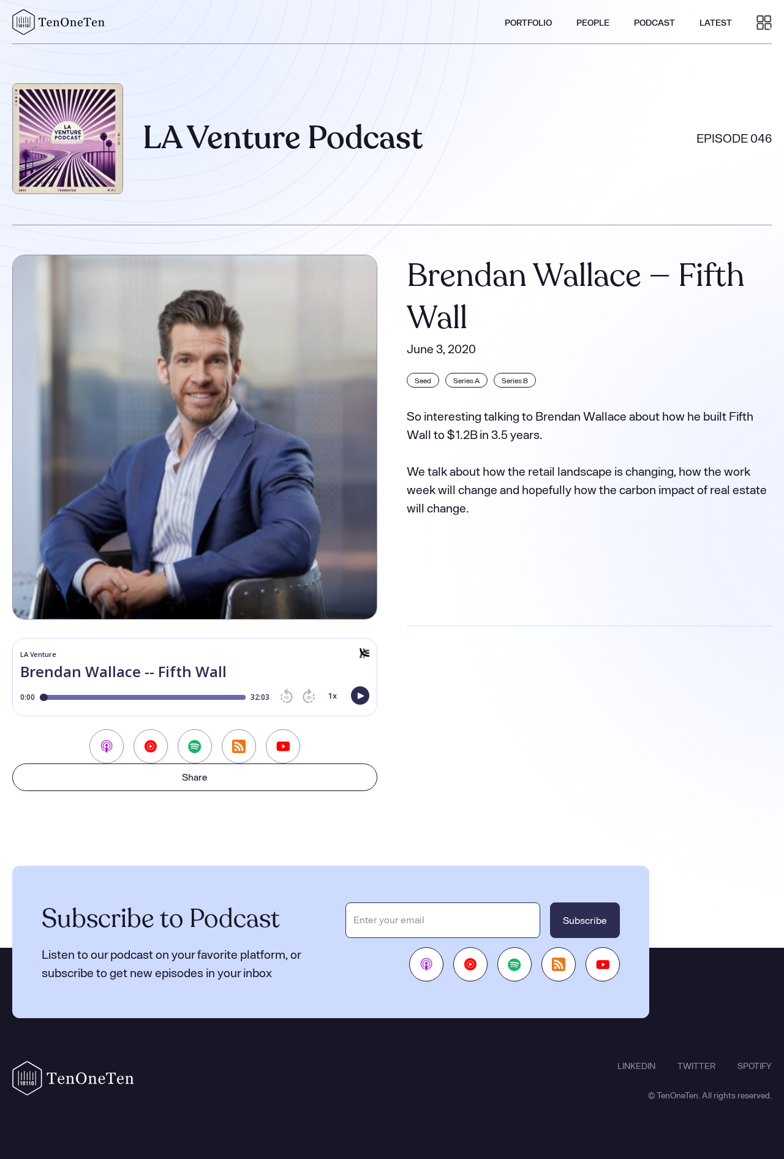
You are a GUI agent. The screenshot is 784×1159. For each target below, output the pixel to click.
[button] (764, 22)
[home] (58, 22)
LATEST (715, 22)
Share (195, 776)
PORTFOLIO (528, 22)
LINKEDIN (636, 1066)
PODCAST (654, 22)
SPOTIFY (754, 1066)
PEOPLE (592, 22)
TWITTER (696, 1066)
